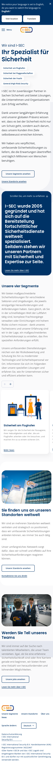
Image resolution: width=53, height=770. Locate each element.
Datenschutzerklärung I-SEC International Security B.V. (12, 737)
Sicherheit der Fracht (12, 78)
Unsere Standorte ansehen (14, 181)
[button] (10, 384)
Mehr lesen (9, 450)
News (4, 717)
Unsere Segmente (10, 714)
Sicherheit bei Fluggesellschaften (18, 73)
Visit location (12, 18)
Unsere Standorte (29, 714)
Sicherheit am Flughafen (14, 68)
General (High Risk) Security (15, 83)
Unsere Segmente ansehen (18, 174)
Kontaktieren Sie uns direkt (14, 576)
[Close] (50, 4)
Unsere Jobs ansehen (15, 679)
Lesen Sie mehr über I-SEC (17, 270)
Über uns (45, 714)
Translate (31, 18)
